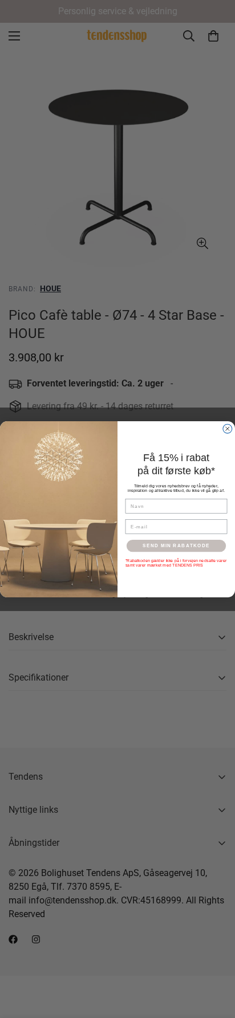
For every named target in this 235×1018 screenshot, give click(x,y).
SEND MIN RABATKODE (176, 545)
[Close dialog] (227, 428)
